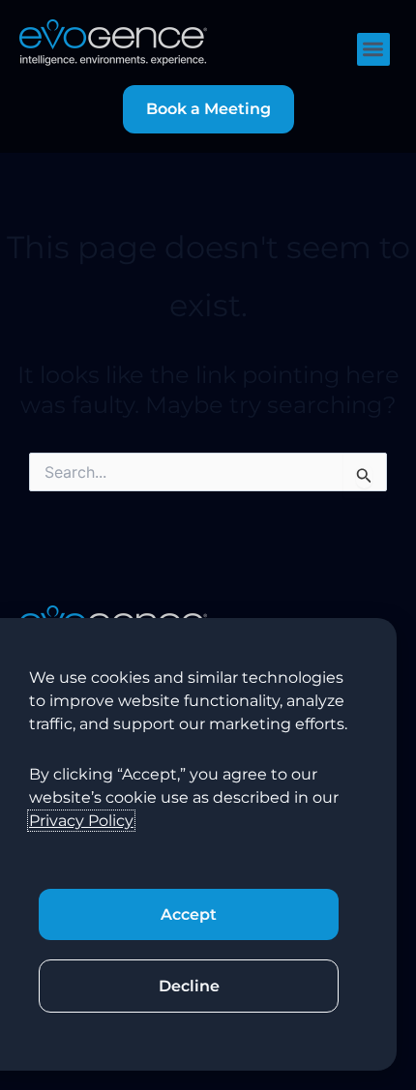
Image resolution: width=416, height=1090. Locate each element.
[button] (374, 50)
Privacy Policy (81, 820)
